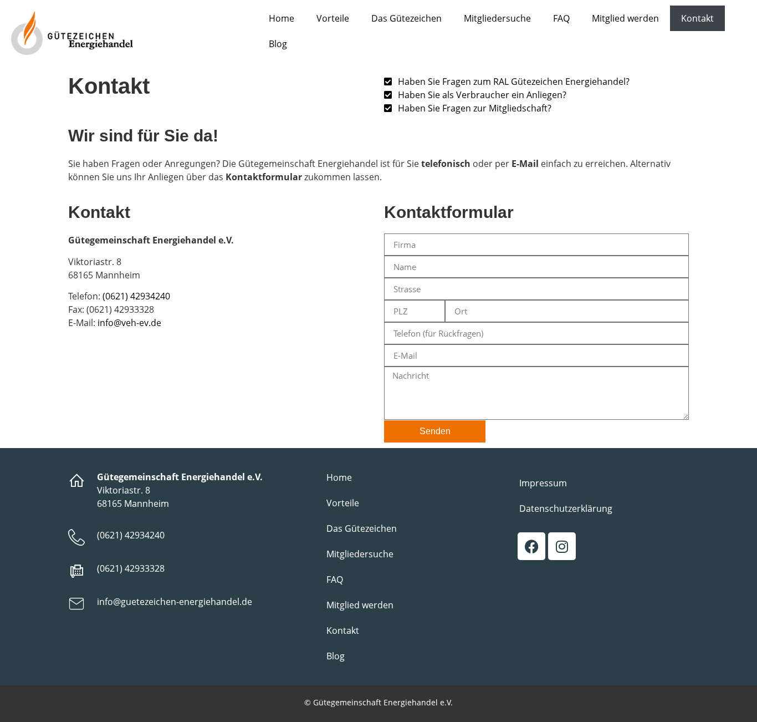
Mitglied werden (625, 18)
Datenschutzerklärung (565, 508)
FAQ (561, 18)
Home (281, 18)
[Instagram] (562, 546)
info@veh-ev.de (129, 323)
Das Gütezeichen (406, 18)
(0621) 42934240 (136, 296)
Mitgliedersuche (497, 18)
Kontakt (697, 18)
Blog (278, 44)
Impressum (543, 483)
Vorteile (332, 18)
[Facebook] (531, 546)
